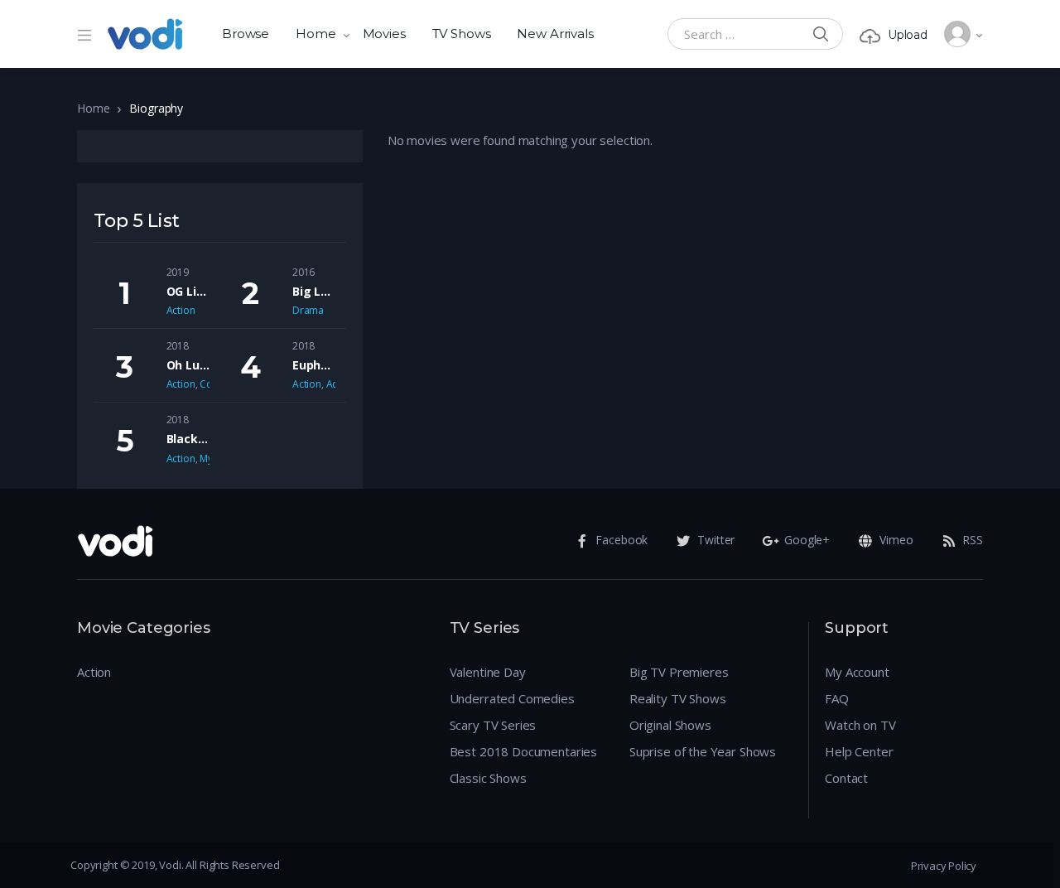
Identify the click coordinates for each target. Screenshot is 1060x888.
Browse (245, 33)
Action (180, 310)
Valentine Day (488, 672)
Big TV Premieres (679, 672)
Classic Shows (488, 778)
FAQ (837, 698)
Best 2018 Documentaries (524, 751)
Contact (846, 778)
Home (315, 33)
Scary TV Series (493, 725)
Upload (908, 34)
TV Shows (461, 33)
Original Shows (670, 725)
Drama (308, 310)
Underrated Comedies (512, 698)
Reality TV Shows (677, 698)
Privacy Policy (943, 865)
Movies (384, 33)
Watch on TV (860, 725)
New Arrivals (555, 33)
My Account (857, 672)
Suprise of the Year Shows (702, 751)
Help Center (859, 751)
